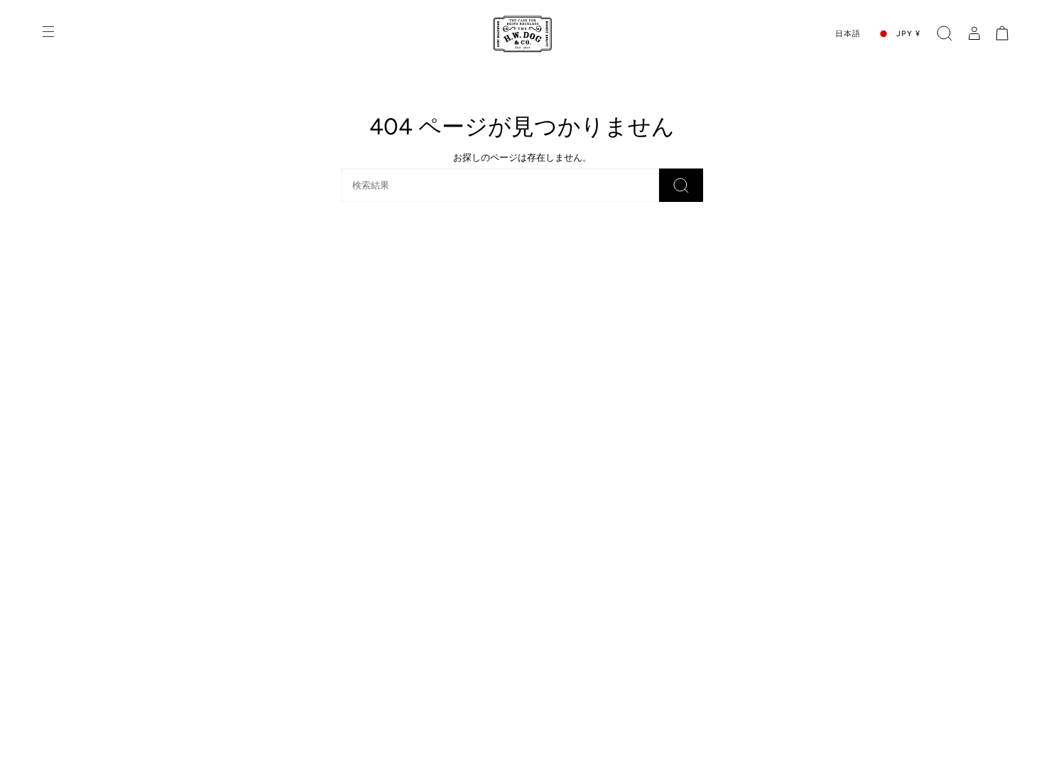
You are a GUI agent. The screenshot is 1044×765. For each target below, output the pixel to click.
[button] (944, 34)
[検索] (681, 185)
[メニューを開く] (50, 34)
